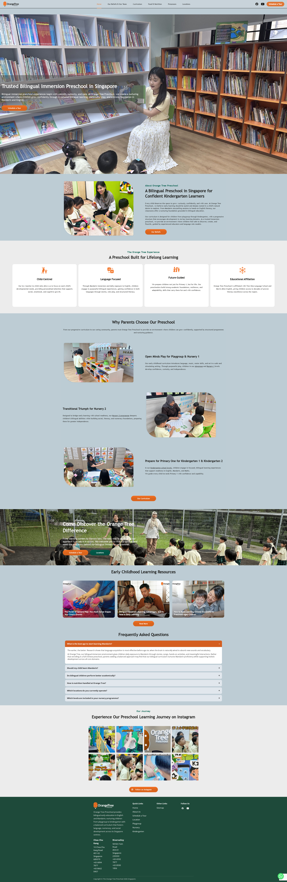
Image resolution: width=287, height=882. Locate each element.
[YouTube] (263, 4)
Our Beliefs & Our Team (117, 4)
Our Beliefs (155, 232)
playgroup (199, 366)
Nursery (136, 827)
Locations (186, 4)
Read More (143, 623)
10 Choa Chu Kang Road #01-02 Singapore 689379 (99, 853)
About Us (136, 811)
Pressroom (172, 4)
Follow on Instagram (143, 789)
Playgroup (137, 823)
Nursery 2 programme (120, 415)
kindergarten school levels (161, 468)
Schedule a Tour (275, 4)
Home (99, 4)
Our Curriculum (143, 498)
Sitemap (160, 808)
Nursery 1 (210, 366)
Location (136, 819)
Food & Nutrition (155, 4)
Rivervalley (118, 840)
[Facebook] (257, 4)
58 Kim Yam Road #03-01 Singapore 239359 (118, 850)
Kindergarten (138, 831)
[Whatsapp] (281, 876)
